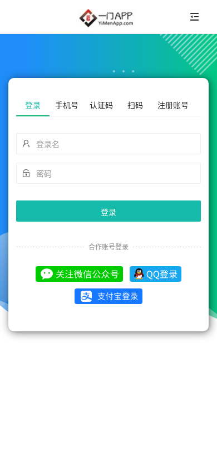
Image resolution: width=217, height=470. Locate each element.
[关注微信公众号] (80, 273)
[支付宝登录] (109, 296)
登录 (108, 211)
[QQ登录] (155, 273)
